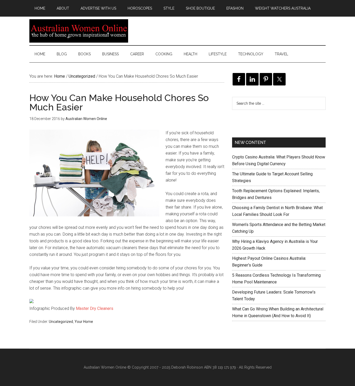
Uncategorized (61, 322)
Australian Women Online (78, 31)
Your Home (84, 322)
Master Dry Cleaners (94, 308)
